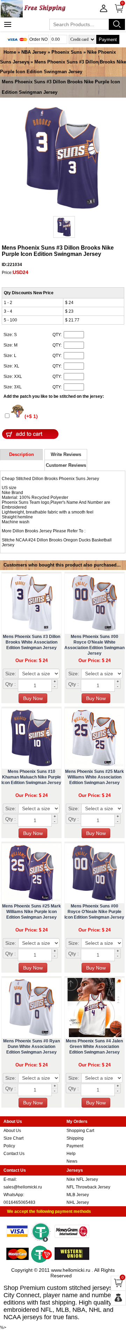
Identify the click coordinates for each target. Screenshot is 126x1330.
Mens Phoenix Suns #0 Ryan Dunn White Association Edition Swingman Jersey (31, 1047)
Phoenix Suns (66, 52)
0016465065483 (19, 1202)
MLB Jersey (77, 1194)
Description (21, 454)
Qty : (10, 684)
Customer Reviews (66, 465)
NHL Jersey (77, 1202)
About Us (12, 1130)
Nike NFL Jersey (82, 1179)
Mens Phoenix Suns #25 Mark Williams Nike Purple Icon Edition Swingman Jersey (31, 912)
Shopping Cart (80, 1130)
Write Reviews (66, 454)
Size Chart (13, 1138)
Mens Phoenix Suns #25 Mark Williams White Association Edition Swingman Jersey (94, 777)
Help (71, 1153)
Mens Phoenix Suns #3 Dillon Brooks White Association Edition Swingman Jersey (31, 642)
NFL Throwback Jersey (88, 1187)
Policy (9, 1145)
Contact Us (14, 1153)
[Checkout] (118, 1298)
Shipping (75, 1138)
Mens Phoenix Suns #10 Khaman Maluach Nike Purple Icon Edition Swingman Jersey (31, 777)
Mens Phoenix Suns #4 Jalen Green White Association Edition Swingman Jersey (94, 1047)
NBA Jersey (33, 52)
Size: (10, 673)
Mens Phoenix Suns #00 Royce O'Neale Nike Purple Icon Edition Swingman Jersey (94, 912)
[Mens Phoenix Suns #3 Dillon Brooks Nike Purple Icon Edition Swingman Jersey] (62, 158)
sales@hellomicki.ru (23, 1187)
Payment (108, 39)
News (71, 1161)
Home (10, 52)
